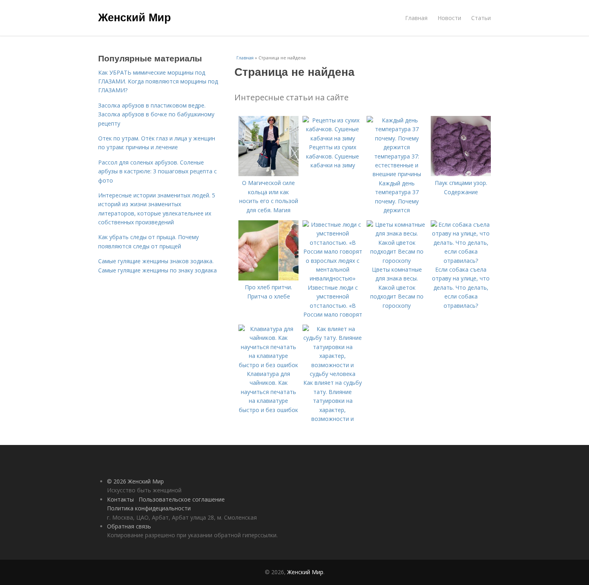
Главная (416, 18)
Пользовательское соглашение (182, 499)
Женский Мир (134, 16)
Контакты (120, 499)
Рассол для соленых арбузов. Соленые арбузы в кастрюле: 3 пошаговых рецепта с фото (157, 171)
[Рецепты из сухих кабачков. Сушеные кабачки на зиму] (333, 138)
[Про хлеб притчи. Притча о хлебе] (268, 278)
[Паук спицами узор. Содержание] (461, 174)
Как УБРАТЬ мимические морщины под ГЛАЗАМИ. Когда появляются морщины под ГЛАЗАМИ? (158, 81)
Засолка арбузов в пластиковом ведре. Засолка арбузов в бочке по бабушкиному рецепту (156, 114)
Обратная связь (129, 526)
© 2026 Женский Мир (135, 481)
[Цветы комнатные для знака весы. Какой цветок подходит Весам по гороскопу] (397, 260)
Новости (449, 18)
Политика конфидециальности (149, 508)
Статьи (481, 18)
